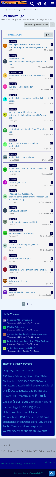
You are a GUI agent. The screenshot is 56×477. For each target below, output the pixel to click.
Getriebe (20, 401)
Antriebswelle (38, 381)
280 (18, 371)
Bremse (40, 385)
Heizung (46, 402)
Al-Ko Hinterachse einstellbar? (21, 348)
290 (12, 371)
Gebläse (7, 401)
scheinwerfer (22, 421)
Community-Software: (28, 473)
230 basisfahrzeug (14, 376)
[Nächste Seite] (31, 304)
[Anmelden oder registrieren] (39, 4)
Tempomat (18, 426)
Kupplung (26, 407)
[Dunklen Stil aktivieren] (45, 4)
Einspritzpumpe (25, 396)
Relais (39, 417)
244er (29, 376)
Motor (33, 412)
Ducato (13, 390)
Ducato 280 (9, 396)
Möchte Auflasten (15, 327)
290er (43, 376)
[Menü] (52, 4)
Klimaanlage (10, 407)
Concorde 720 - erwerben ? (19, 320)
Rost (46, 417)
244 (30, 371)
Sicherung (37, 421)
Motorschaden (11, 417)
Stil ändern (50, 462)
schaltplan (9, 421)
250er (36, 376)
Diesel (49, 385)
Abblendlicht (10, 381)
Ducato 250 (40, 390)
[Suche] (32, 4)
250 (24, 371)
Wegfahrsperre (11, 430)
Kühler (37, 407)
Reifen (31, 417)
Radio (23, 417)
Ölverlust (41, 430)
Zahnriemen (28, 431)
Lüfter (25, 412)
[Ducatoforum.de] (14, 2)
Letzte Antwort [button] (14, 34)
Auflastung (9, 385)
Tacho (6, 426)
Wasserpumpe (34, 426)
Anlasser (23, 381)
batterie (21, 385)
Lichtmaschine (12, 412)
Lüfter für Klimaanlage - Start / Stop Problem (28, 341)
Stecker (48, 421)
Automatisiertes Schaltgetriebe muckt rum (27, 334)
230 (6, 370)
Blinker (30, 385)
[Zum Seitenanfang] (52, 473)
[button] (52, 24)
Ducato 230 (26, 390)
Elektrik (40, 395)
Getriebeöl (35, 401)
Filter (50, 35)
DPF (5, 390)
